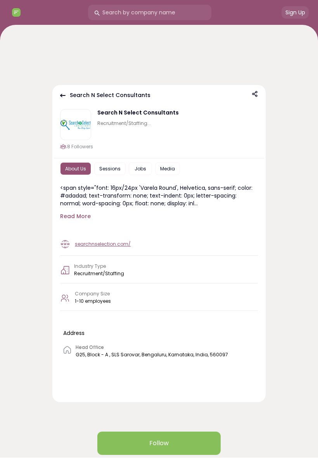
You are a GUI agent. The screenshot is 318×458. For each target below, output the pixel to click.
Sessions (110, 168)
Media (167, 168)
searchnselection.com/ (103, 244)
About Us (75, 168)
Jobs (140, 168)
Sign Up (295, 12)
